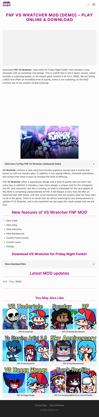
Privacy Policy (41, 405)
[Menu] (93, 4)
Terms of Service (57, 405)
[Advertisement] (49, 48)
